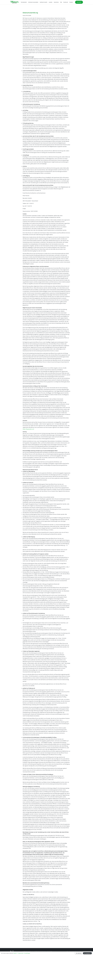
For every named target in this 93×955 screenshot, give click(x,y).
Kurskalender (24, 2)
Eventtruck (65, 2)
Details (15, 953)
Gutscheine (56, 2)
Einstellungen (27, 953)
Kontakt (71, 2)
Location (50, 2)
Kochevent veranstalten (33, 2)
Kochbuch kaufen (43, 2)
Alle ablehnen (78, 953)
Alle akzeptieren (87, 953)
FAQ (61, 2)
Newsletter (79, 2)
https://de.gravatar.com (28, 429)
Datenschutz (21, 953)
